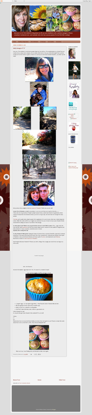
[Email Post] (31, 354)
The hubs (15, 219)
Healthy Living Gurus (23, 41)
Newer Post (16, 380)
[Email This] (34, 354)
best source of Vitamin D (35, 208)
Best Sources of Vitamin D (31, 238)
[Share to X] (37, 354)
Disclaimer (58, 41)
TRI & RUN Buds (34, 41)
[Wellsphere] (74, 118)
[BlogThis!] (36, 354)
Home (14, 41)
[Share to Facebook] (39, 354)
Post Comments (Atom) (24, 383)
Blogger (54, 409)
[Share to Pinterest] (40, 354)
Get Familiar (51, 41)
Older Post (62, 380)
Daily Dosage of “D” (19, 48)
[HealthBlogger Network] (71, 117)
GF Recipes (43, 41)
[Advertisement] (39, 368)
